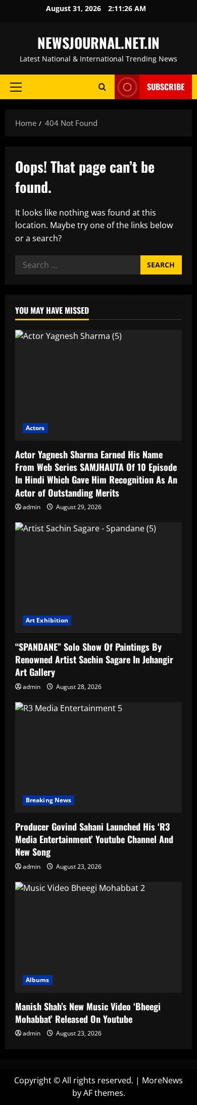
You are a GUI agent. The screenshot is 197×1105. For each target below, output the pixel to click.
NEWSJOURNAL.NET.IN (98, 42)
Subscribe (165, 87)
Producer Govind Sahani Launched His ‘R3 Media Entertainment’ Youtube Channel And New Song (94, 839)
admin (31, 507)
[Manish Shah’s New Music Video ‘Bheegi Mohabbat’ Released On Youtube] (98, 937)
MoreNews (162, 1080)
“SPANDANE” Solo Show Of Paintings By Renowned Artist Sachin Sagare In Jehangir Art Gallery (94, 659)
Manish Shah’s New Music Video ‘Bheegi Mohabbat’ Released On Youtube (88, 1012)
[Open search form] (102, 87)
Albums (38, 980)
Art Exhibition (47, 620)
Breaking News (48, 800)
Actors (35, 428)
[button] (16, 87)
